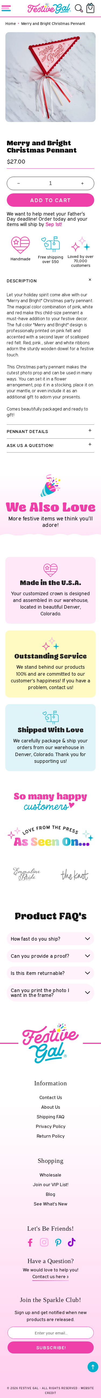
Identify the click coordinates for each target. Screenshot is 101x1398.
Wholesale (50, 1175)
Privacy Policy (50, 1126)
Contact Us (50, 1097)
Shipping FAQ (50, 1116)
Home (10, 23)
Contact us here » (50, 1276)
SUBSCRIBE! (51, 1347)
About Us (50, 1107)
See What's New (50, 1204)
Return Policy (51, 1136)
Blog (50, 1194)
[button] (79, 8)
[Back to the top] (93, 1367)
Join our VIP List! (50, 1184)
